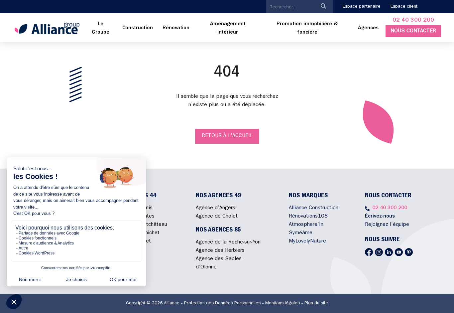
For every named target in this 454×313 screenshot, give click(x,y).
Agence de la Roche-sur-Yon (228, 242)
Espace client (404, 6)
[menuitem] (100, 28)
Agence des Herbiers (220, 250)
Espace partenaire (362, 6)
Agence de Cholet (217, 216)
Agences (368, 28)
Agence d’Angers (215, 208)
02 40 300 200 (413, 21)
